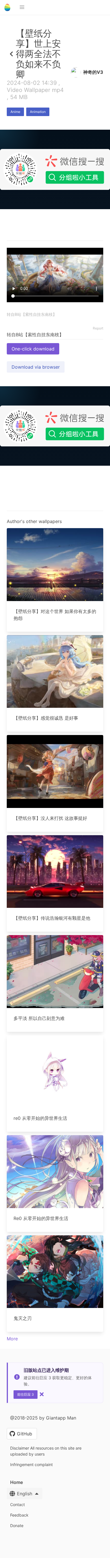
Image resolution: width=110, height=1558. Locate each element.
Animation (38, 112)
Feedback (19, 1515)
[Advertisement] (55, 266)
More (12, 1338)
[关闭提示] (42, 1394)
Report (98, 328)
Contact (17, 1504)
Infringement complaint (31, 1464)
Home (16, 1482)
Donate (16, 1525)
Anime (15, 112)
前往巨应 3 (25, 1394)
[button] (22, 7)
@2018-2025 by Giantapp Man (43, 1418)
